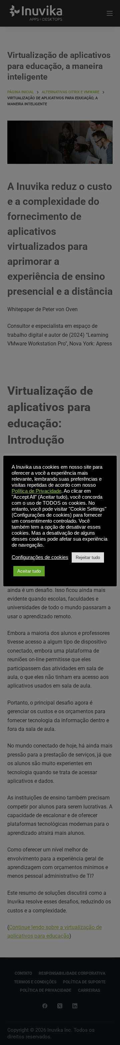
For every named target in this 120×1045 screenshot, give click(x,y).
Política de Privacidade (36, 491)
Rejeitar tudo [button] (88, 557)
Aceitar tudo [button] (29, 571)
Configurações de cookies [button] (40, 557)
